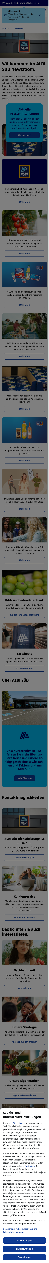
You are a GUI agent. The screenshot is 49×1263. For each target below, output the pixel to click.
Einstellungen (24, 1257)
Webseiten (17, 1123)
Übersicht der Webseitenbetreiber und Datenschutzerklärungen (20, 1230)
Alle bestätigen (24, 1240)
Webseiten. (30, 1166)
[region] (24, 1185)
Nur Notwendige (24, 1249)
